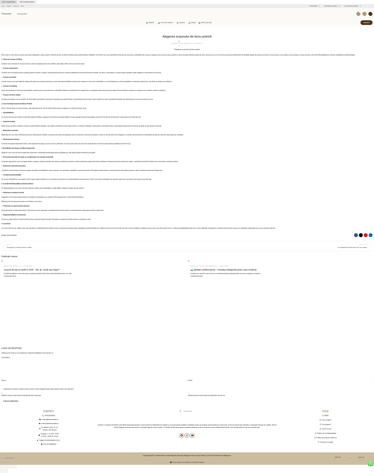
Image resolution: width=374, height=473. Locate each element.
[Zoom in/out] (15, 467)
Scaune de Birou (16, 59)
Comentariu (6, 357)
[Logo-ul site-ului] (6, 14)
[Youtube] (192, 435)
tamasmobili (185, 43)
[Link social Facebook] (364, 6)
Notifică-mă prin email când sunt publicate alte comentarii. (21, 395)
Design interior (187, 31)
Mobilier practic (213, 266)
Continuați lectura (10, 276)
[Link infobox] (312, 6)
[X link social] (361, 235)
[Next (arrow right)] (6, 471)
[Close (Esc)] (2, 467)
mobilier (14, 235)
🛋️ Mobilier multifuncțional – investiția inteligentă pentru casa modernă (223, 270)
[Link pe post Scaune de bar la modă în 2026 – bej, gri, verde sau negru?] (93, 261)
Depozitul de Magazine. (223, 455)
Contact (366, 22)
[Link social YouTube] (371, 6)
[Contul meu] (364, 14)
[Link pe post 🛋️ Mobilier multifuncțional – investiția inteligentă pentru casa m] (280, 261)
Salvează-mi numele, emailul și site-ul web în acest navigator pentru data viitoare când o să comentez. (39, 389)
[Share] (6, 467)
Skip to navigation (8, 2)
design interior (6, 235)
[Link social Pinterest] (366, 235)
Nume (4, 380)
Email (190, 380)
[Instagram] (187, 435)
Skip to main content (27, 2)
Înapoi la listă (187, 246)
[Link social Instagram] (367, 6)
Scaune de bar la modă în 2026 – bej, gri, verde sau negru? (32, 270)
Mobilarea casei (17, 266)
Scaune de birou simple (12, 95)
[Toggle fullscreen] (10, 467)
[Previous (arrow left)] (2, 471)
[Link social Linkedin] (371, 235)
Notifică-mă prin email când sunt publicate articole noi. (206, 395)
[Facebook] (181, 435)
